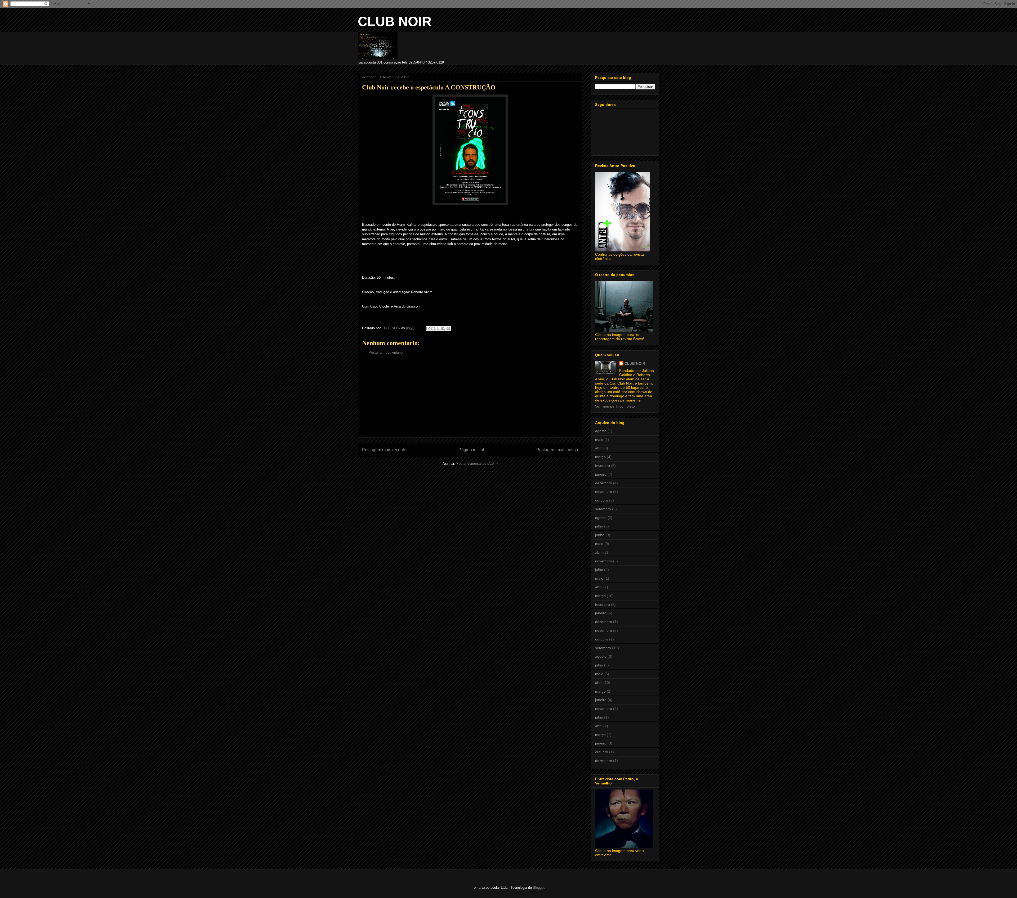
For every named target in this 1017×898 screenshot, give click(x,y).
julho (599, 526)
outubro (601, 500)
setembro (603, 509)
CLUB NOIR (394, 21)
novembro (603, 491)
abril (598, 448)
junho (599, 535)
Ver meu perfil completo (615, 406)
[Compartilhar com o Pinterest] (448, 328)
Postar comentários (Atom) (477, 464)
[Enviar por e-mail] (428, 328)
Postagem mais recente (384, 450)
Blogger (538, 888)
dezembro (603, 483)
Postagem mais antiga (557, 450)
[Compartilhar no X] (438, 328)
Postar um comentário (386, 352)
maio (599, 439)
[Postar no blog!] (433, 328)
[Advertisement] (470, 400)
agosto (600, 431)
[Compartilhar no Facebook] (443, 328)
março (600, 457)
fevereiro (602, 465)
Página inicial (471, 450)
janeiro (600, 474)
